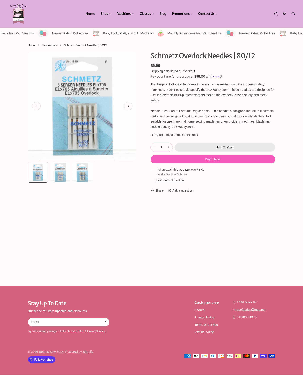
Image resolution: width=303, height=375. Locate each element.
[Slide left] (36, 106)
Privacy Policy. (96, 331)
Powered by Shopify (79, 351)
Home (31, 45)
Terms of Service (206, 325)
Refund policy (204, 332)
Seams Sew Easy (51, 351)
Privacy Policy (204, 317)
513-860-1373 (247, 317)
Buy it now (212, 159)
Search (199, 310)
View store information (170, 180)
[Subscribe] (105, 322)
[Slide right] (128, 106)
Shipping (157, 71)
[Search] (276, 13)
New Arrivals (50, 45)
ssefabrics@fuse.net (251, 309)
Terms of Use (76, 331)
